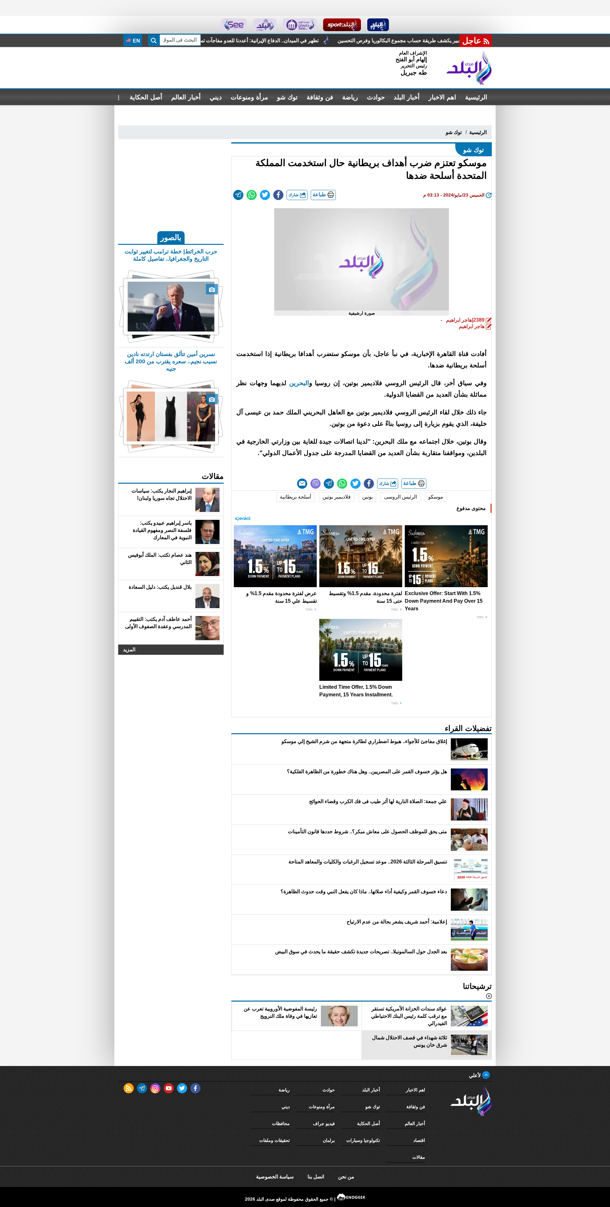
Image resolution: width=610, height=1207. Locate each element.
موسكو (435, 497)
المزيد (129, 649)
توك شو (287, 97)
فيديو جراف (324, 1123)
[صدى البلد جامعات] (300, 24)
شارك (294, 194)
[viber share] (315, 484)
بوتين (367, 497)
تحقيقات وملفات (274, 1140)
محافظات (281, 1123)
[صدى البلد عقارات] (264, 24)
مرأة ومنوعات (249, 97)
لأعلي (475, 1075)
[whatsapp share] (252, 195)
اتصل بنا (316, 1176)
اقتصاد (419, 1140)
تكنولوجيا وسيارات (363, 1140)
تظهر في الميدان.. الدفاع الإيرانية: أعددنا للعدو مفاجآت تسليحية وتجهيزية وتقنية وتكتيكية (309, 40)
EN (136, 41)
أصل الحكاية (146, 97)
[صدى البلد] (469, 67)
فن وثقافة (320, 97)
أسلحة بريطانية (295, 497)
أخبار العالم (186, 97)
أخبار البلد (407, 97)
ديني (216, 97)
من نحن (346, 1176)
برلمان (329, 1140)
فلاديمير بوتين (336, 497)
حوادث (376, 97)
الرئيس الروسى (400, 497)
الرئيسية (476, 97)
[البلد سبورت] (342, 24)
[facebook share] (278, 195)
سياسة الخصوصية (275, 1176)
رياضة (350, 97)
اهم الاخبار (442, 97)
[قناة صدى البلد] (378, 24)
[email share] (238, 195)
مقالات (418, 1157)
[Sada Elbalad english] (234, 24)
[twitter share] (265, 195)
